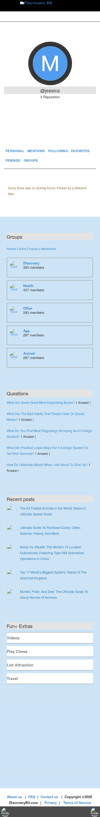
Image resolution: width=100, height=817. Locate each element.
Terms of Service (77, 802)
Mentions (36, 150)
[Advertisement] (50, 733)
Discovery (31, 263)
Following (58, 150)
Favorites (80, 150)
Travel (12, 678)
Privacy (51, 802)
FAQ (31, 796)
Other (27, 308)
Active (22, 249)
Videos (13, 638)
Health (28, 285)
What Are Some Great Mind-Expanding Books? (41, 402)
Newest (11, 249)
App (26, 330)
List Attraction (20, 665)
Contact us (49, 796)
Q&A (76, 131)
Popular (33, 249)
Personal (15, 150)
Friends (13, 160)
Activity (22, 131)
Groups (31, 160)
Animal (29, 353)
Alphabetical (48, 249)
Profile (50, 131)
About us (14, 796)
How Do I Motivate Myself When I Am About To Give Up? (47, 464)
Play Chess (17, 651)
